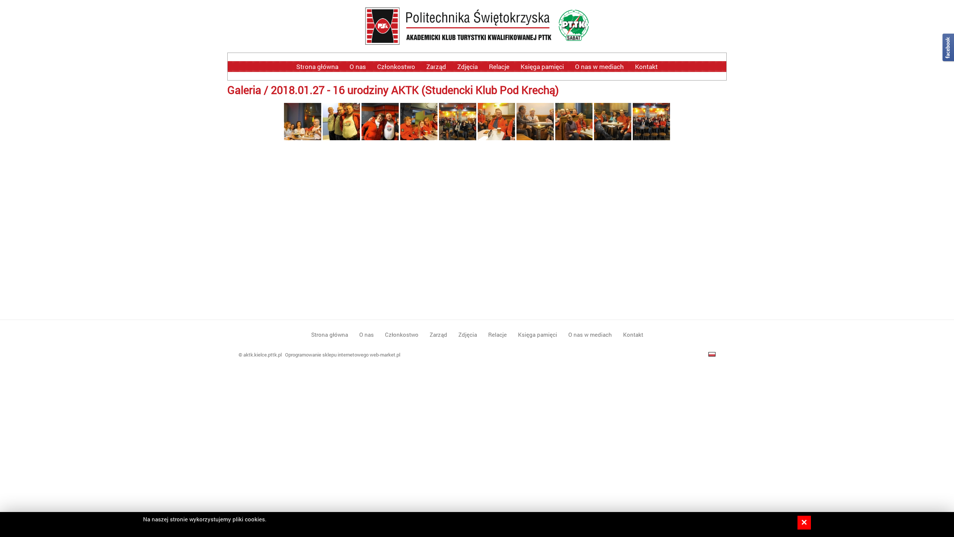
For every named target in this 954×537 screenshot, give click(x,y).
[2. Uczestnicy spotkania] (612, 138)
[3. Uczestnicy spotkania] (574, 138)
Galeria (244, 89)
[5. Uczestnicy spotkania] (496, 138)
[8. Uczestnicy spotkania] (380, 138)
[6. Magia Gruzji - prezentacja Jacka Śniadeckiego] (457, 138)
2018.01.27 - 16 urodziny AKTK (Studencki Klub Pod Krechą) (415, 89)
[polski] (712, 354)
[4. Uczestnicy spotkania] (535, 138)
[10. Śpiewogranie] (302, 138)
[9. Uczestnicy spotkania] (341, 138)
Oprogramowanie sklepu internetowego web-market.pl (342, 354)
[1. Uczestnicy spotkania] (651, 138)
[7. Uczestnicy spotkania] (418, 138)
